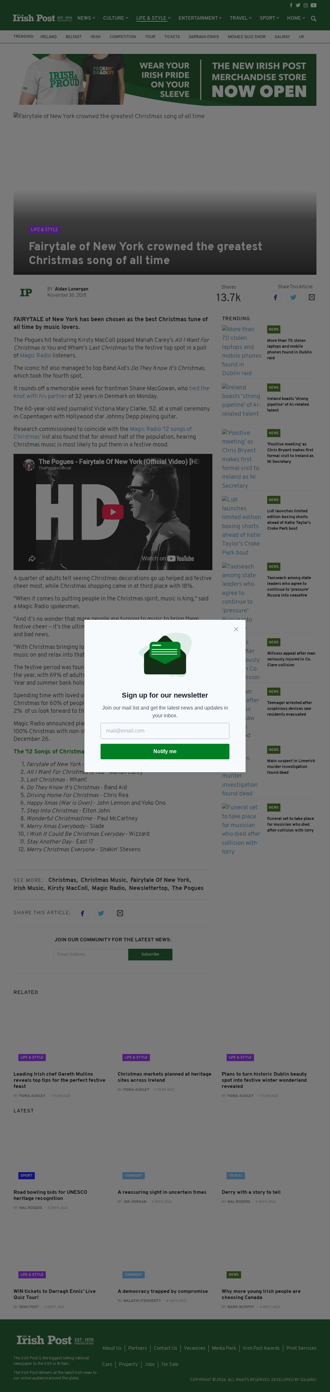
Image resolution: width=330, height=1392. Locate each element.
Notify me (165, 751)
